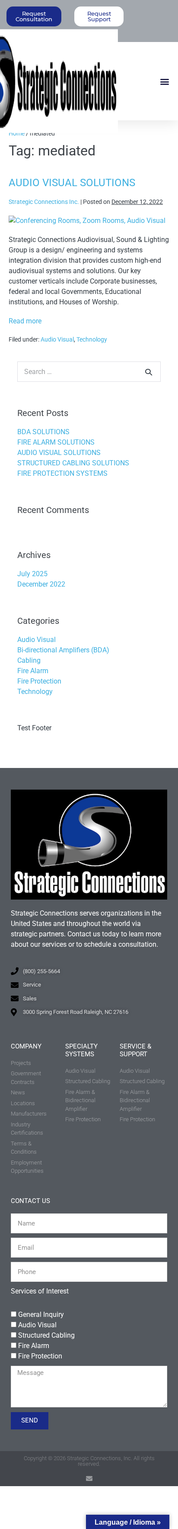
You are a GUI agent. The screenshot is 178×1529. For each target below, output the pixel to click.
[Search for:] (89, 372)
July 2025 (32, 574)
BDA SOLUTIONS (43, 432)
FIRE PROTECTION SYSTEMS (62, 473)
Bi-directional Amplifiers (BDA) (63, 650)
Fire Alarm (32, 671)
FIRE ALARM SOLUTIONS (56, 442)
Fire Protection (39, 681)
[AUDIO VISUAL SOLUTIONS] (87, 220)
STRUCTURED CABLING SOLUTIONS (73, 463)
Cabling (29, 660)
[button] (164, 81)
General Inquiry (41, 1314)
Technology (91, 339)
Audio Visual (57, 339)
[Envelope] (89, 1478)
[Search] (148, 372)
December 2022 (41, 584)
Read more (25, 320)
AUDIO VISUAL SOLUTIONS (72, 183)
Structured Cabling (46, 1335)
